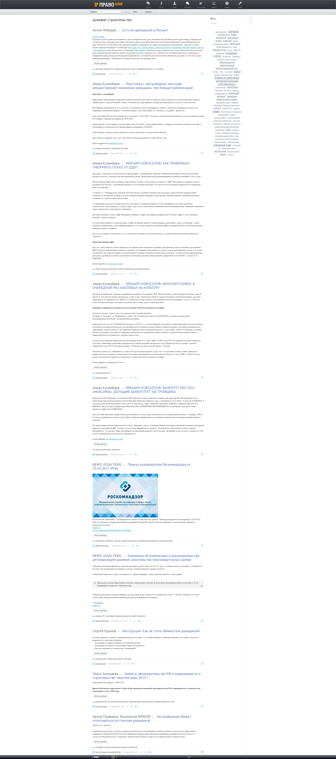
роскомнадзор (100, 540)
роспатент (217, 124)
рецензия (236, 121)
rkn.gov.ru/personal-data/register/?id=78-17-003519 (112, 530)
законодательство (101, 701)
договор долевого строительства (106, 269)
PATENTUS (224, 34)
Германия (231, 53)
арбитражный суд (224, 47)
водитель (220, 53)
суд (155, 69)
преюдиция (99, 69)
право (216, 111)
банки (235, 47)
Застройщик (110, 616)
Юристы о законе (101, 725)
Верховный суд (108, 69)
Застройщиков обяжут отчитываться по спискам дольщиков (142, 718)
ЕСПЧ (230, 72)
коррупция (232, 87)
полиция (236, 108)
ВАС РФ (237, 50)
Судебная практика (230, 133)
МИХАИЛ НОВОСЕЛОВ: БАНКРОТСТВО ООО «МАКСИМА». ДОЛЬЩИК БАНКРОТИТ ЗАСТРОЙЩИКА (144, 389)
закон (104, 658)
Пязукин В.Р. (109, 540)
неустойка (124, 148)
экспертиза (220, 151)
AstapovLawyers (221, 32)
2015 (172, 701)
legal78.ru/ (96, 528)
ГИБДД (217, 56)
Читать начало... (99, 37)
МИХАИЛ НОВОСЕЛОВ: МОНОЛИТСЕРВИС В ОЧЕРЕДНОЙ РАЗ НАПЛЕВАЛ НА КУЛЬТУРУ (144, 285)
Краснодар (219, 90)
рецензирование (220, 118)
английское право (221, 44)
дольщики (160, 69)
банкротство (116, 449)
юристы (231, 155)
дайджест (236, 56)
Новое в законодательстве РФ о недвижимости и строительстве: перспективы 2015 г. (147, 675)
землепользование (135, 701)
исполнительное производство (148, 540)
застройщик (99, 747)
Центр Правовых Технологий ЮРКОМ (121, 716)
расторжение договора (141, 269)
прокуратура (223, 115)
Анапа (235, 41)
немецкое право (223, 102)
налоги (235, 90)
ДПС (221, 72)
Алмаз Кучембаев (106, 84)
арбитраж (235, 44)
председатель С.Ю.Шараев (231, 112)
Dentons (233, 31)
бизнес (230, 50)
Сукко (236, 136)
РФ (109, 701)
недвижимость (221, 93)
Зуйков (236, 75)
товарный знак (222, 145)
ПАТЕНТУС (227, 108)
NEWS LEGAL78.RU (107, 464)
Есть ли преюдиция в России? (145, 30)
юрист (223, 154)
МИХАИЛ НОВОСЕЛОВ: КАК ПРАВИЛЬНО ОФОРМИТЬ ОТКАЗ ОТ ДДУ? (141, 165)
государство (226, 56)
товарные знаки (233, 142)
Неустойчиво (140, 50)
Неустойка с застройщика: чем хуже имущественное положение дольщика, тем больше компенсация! (143, 86)
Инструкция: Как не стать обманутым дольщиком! (161, 631)
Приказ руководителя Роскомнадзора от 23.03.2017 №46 (142, 466)
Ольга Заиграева (105, 673)
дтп (226, 72)
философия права (228, 148)
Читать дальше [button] (100, 63)
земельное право (148, 701)
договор (216, 72)
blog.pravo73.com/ (116, 143)
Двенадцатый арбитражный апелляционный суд (227, 65)
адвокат (227, 41)
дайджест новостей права (227, 59)
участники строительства (112, 747)
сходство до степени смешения (227, 139)
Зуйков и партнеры (226, 77)
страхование (220, 130)
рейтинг (233, 115)
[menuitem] (135, 11)
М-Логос (227, 90)
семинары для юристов (231, 124)
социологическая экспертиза (226, 127)
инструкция (127, 658)
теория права (220, 142)
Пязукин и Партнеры (166, 540)
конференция (220, 87)
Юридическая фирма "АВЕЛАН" (109, 682)
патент (217, 108)
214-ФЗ (133, 69)
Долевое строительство (123, 616)
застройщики (116, 148)
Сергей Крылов (104, 631)
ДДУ (104, 616)
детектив (117, 540)
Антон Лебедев (104, 30)
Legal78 (134, 616)
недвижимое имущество (144, 69)
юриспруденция (233, 151)
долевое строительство (122, 69)
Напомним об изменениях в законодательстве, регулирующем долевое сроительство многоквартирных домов (146, 557)
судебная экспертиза (224, 136)
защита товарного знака (224, 75)
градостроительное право (119, 701)
